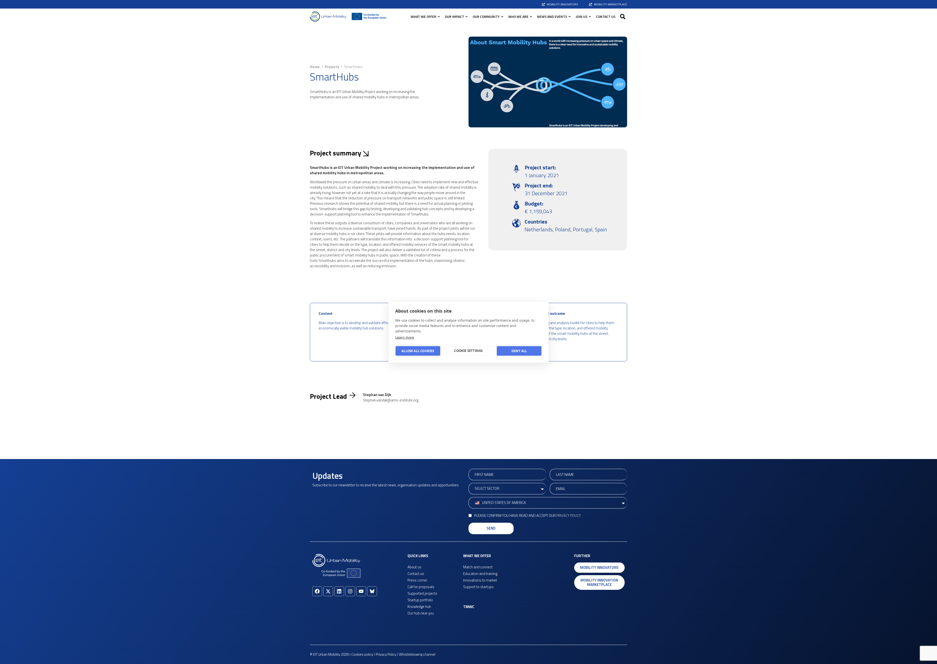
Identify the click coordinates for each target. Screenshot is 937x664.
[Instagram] (350, 591)
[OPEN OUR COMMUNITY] (502, 16)
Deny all (519, 351)
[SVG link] (328, 16)
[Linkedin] (339, 591)
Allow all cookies (417, 351)
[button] (623, 16)
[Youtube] (361, 591)
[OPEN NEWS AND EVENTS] (569, 16)
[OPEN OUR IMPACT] (466, 16)
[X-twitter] (328, 591)
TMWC (468, 607)
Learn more (404, 337)
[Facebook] (317, 591)
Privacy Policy (568, 515)
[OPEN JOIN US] (590, 16)
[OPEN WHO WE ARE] (531, 16)
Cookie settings (468, 350)
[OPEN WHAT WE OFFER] (439, 16)
